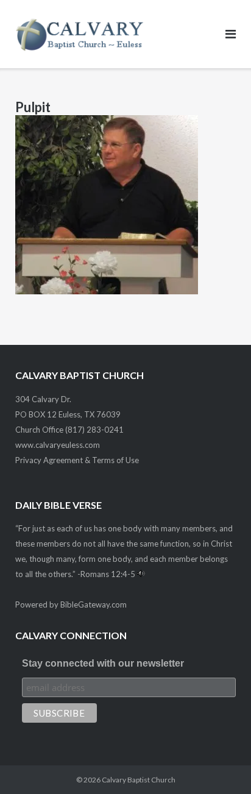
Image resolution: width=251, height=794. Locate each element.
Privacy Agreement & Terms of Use (77, 460)
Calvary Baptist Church (138, 779)
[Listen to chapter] (141, 574)
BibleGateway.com (93, 604)
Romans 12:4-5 (107, 574)
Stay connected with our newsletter (103, 663)
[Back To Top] (221, 765)
